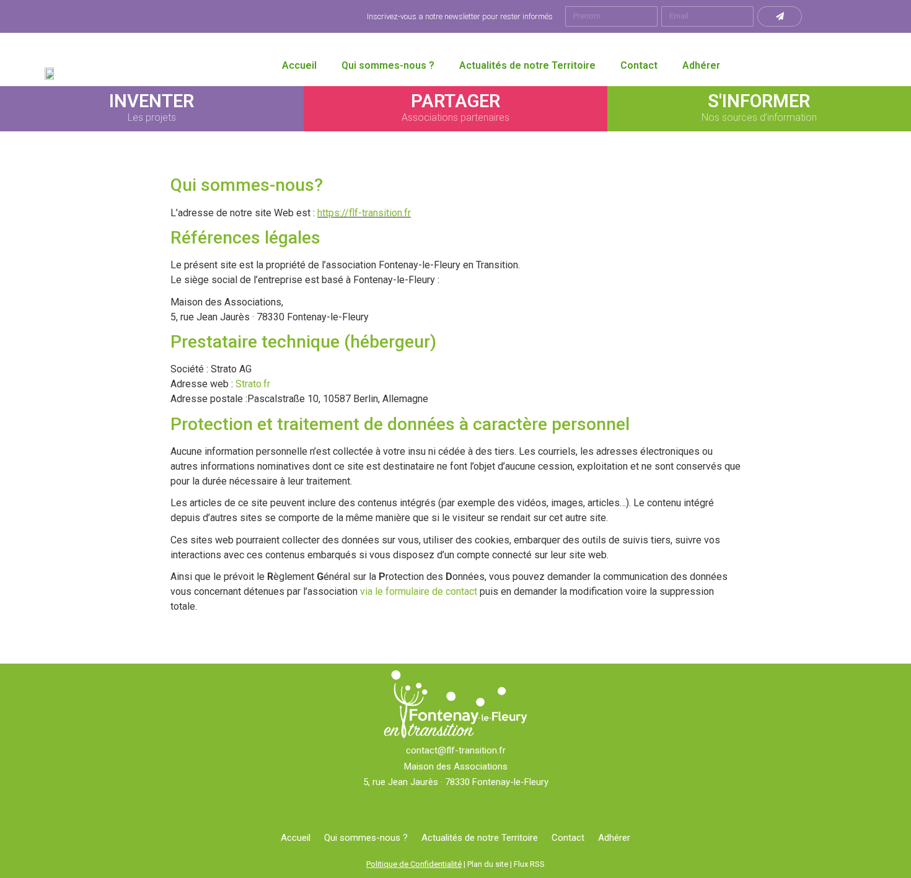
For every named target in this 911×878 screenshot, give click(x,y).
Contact (639, 65)
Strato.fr (252, 384)
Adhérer (701, 65)
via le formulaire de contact (418, 591)
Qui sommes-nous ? (387, 65)
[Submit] (779, 16)
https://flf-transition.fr (364, 213)
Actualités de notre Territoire (527, 65)
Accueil (299, 65)
